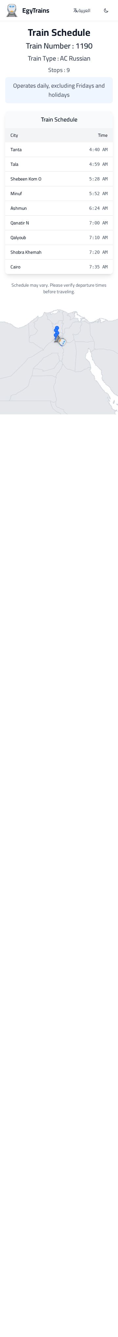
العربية (84, 10)
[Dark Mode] (106, 10)
